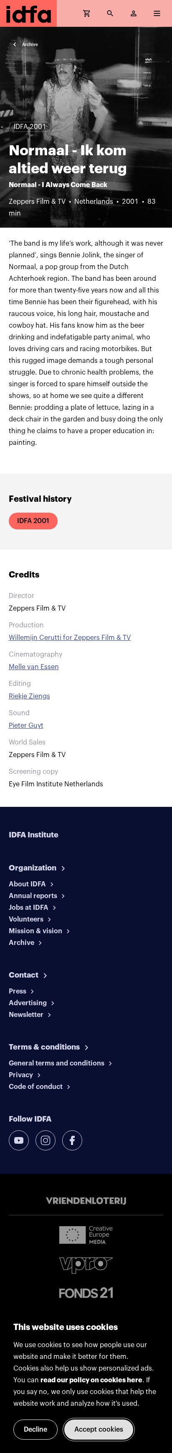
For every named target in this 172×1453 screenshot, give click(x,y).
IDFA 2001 (33, 521)
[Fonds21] (86, 1293)
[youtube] (19, 1140)
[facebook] (72, 1140)
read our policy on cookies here (91, 1380)
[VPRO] (86, 1265)
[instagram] (45, 1140)
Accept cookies (98, 1429)
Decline (35, 1429)
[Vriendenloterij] (86, 1201)
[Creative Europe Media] (86, 1234)
